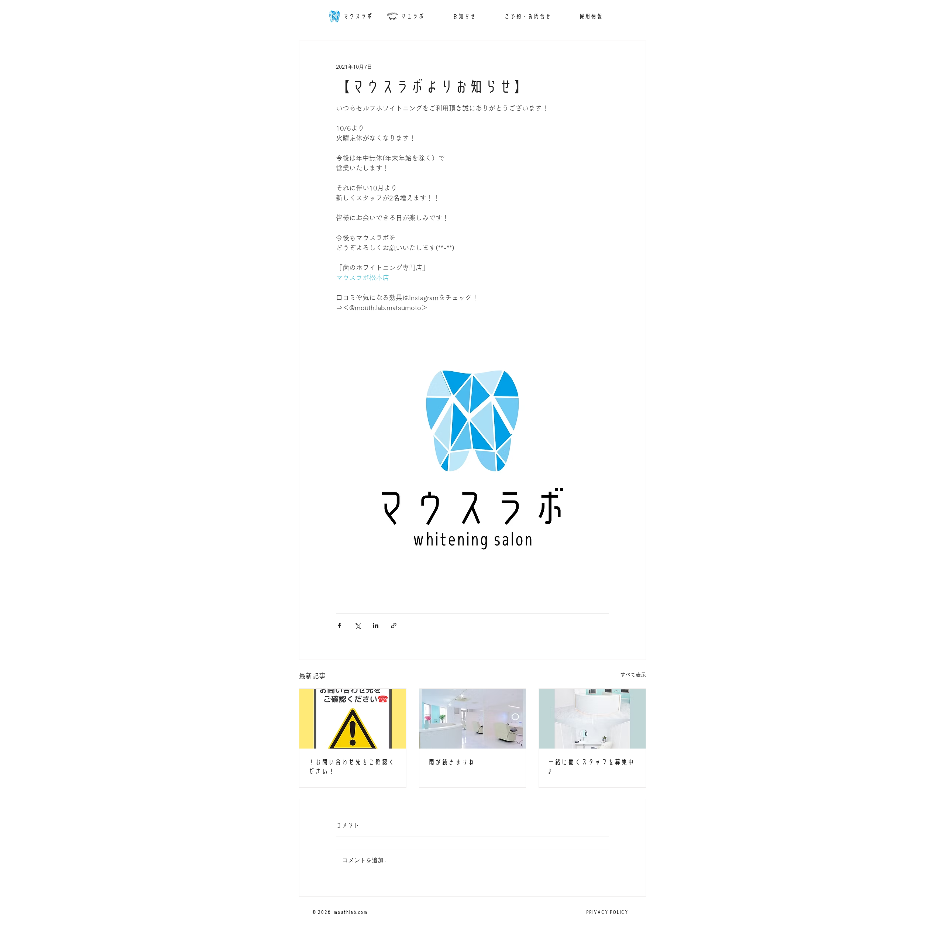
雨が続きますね (451, 762)
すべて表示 (633, 674)
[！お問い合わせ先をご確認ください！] (352, 719)
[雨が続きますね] (472, 719)
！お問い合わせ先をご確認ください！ (351, 766)
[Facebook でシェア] (339, 625)
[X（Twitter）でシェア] (357, 625)
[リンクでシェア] (393, 625)
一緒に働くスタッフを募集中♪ (591, 766)
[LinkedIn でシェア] (375, 625)
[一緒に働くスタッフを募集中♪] (592, 719)
